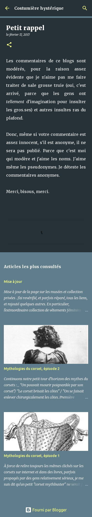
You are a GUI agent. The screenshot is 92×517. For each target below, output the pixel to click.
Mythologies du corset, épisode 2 (32, 369)
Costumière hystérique (39, 8)
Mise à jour (13, 282)
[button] (9, 45)
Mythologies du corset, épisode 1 (32, 456)
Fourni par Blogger (49, 510)
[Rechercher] (85, 8)
